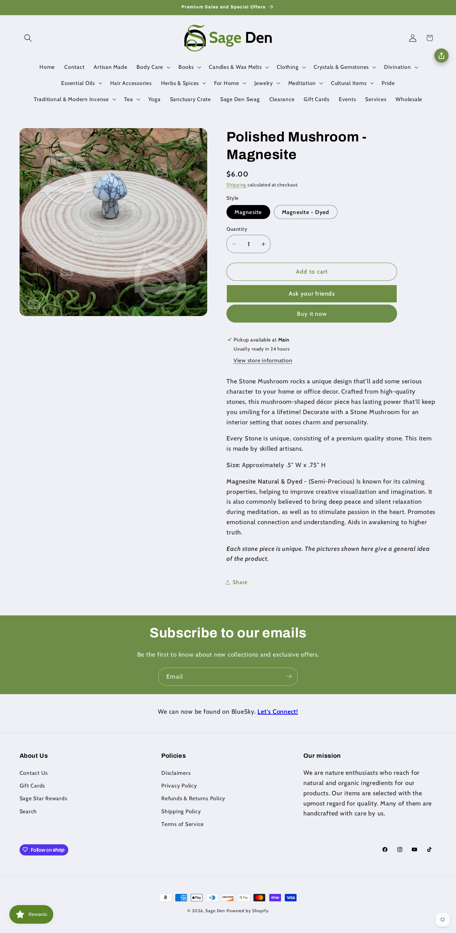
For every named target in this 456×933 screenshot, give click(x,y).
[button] (28, 38)
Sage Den (215, 910)
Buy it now (312, 313)
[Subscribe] (288, 676)
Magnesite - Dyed (305, 212)
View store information (263, 360)
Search (28, 811)
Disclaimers (175, 772)
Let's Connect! (277, 711)
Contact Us (34, 772)
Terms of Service (182, 823)
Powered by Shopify (247, 910)
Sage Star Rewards (43, 798)
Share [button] (240, 582)
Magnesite (248, 212)
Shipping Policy (181, 811)
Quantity (236, 229)
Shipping (236, 185)
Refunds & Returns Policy (193, 798)
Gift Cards (32, 785)
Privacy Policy (179, 785)
